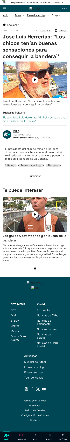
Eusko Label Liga (31, 165)
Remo (10, 165)
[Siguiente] (62, 3)
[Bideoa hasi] (35, 80)
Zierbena (53, 165)
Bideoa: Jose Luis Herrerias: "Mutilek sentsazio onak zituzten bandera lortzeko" (35, 119)
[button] (67, 213)
